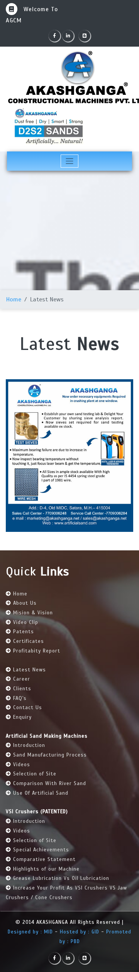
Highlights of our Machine (46, 869)
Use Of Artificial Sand (40, 793)
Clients (22, 689)
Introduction (29, 745)
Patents (23, 632)
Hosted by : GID (79, 932)
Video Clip (25, 622)
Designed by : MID (31, 932)
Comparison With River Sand (49, 783)
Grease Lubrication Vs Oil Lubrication (61, 878)
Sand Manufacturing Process (50, 755)
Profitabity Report (36, 651)
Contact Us (27, 708)
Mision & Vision (33, 613)
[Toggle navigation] (70, 161)
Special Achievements (41, 850)
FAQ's (20, 698)
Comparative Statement (44, 859)
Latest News (29, 670)
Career (21, 679)
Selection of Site (34, 774)
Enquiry (22, 717)
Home (13, 299)
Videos (21, 765)
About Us (25, 603)
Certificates (28, 641)
